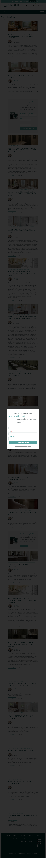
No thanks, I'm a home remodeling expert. (23, 446)
